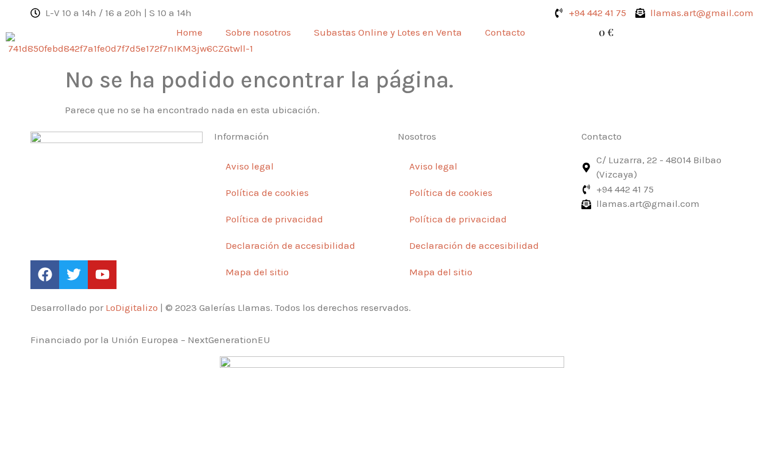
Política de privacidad (274, 219)
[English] (561, 32)
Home (189, 32)
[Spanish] (545, 32)
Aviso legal (250, 166)
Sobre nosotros (258, 32)
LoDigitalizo (132, 307)
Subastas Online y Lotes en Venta (388, 32)
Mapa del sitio (257, 272)
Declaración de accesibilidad (290, 245)
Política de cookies (267, 192)
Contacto (505, 32)
